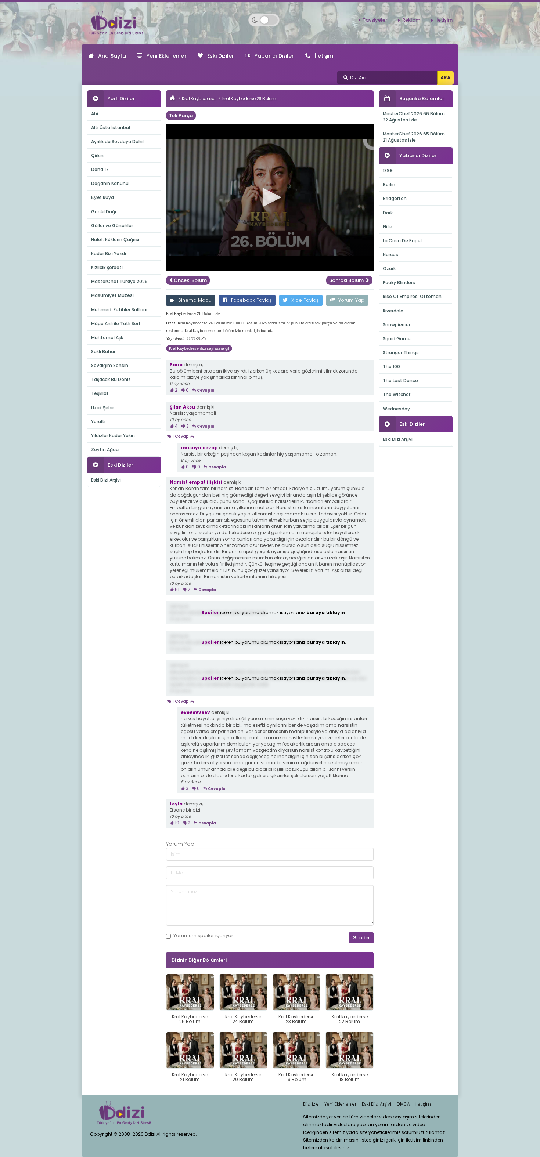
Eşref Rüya (102, 197)
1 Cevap (180, 436)
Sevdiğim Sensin (109, 365)
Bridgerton (395, 198)
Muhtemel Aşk (107, 337)
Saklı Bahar (103, 351)
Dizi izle (311, 1104)
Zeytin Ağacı (105, 449)
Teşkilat (100, 393)
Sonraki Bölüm (347, 280)
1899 (388, 170)
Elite (387, 227)
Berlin (389, 184)
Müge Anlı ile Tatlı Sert (116, 323)
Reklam (411, 20)
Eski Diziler (220, 55)
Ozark (389, 268)
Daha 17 (100, 169)
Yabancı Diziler (274, 55)
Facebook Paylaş (251, 300)
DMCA (403, 1104)
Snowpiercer (396, 325)
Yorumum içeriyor (203, 935)
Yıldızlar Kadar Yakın (113, 435)
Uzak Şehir (102, 408)
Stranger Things (401, 352)
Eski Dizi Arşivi (106, 480)
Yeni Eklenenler (167, 55)
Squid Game (397, 339)
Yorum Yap (351, 300)
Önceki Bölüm (190, 280)
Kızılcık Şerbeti (107, 267)
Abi (94, 113)
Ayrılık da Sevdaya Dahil (117, 141)
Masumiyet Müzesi (112, 295)
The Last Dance (400, 380)
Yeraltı (98, 421)
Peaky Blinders (399, 282)
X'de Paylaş (305, 300)
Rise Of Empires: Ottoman (412, 296)
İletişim (444, 20)
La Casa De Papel (402, 240)
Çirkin (97, 155)
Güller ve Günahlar (112, 225)
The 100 (391, 366)
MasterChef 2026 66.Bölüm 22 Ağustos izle (414, 116)
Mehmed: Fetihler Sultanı (119, 310)
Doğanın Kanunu (110, 183)
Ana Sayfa (112, 55)
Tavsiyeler (375, 20)
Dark (388, 213)
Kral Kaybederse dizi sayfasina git (199, 348)
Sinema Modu (195, 300)
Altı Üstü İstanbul (110, 127)
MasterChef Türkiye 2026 (119, 281)
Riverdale (393, 311)
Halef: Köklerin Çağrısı (115, 239)
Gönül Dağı (103, 211)
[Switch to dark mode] (264, 20)
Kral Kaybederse (198, 98)
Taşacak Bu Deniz (111, 379)
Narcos (390, 254)
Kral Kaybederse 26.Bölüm (249, 98)
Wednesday (396, 409)
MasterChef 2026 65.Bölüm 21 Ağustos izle (414, 137)
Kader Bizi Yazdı (108, 253)
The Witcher (396, 394)
